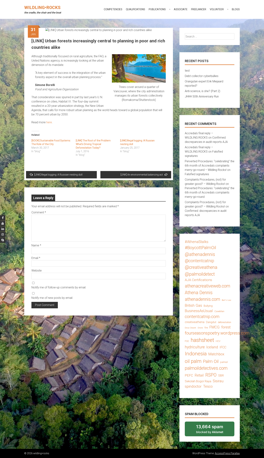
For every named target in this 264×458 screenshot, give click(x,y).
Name (36, 245)
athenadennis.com (202, 299)
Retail (199, 375)
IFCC (223, 347)
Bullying (208, 305)
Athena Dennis (199, 292)
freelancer (198, 9)
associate (180, 9)
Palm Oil (211, 361)
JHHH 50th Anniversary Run (202, 96)
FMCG (214, 327)
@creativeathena (201, 267)
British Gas (193, 305)
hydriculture (195, 347)
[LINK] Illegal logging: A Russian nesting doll (58, 174)
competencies (113, 9)
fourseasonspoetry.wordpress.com (217, 333)
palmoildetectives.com (206, 368)
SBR (221, 375)
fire (206, 327)
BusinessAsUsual (199, 311)
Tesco (208, 386)
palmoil (224, 362)
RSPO (211, 375)
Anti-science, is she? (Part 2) (202, 91)
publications (157, 9)
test (187, 70)
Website (36, 270)
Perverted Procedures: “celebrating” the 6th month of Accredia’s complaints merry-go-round (209, 192)
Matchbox (216, 354)
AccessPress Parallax (227, 453)
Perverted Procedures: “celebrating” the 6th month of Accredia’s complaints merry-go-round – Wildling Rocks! (209, 166)
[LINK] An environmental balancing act (142, 174)
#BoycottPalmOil (200, 247)
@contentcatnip (199, 260)
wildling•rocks (42, 7)
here (49, 122)
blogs (236, 9)
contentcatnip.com (202, 316)
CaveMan (219, 311)
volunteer (217, 9)
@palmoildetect (200, 274)
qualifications (135, 9)
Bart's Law (226, 300)
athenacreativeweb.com (207, 286)
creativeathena (194, 322)
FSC (187, 341)
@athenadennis (200, 254)
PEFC (189, 375)
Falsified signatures (197, 174)
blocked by (214, 430)
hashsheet (202, 340)
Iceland (212, 347)
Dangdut (211, 322)
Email (35, 258)
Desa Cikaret (190, 328)
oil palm (193, 361)
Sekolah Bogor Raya (198, 381)
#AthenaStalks (196, 242)
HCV (218, 341)
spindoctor (193, 386)
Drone (200, 328)
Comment (38, 212)
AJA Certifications (198, 280)
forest (226, 327)
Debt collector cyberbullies (201, 76)
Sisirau (218, 381)
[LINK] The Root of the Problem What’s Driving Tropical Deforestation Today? (93, 144)
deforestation (224, 322)
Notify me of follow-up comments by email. (58, 287)
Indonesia (196, 354)
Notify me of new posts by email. (52, 298)
